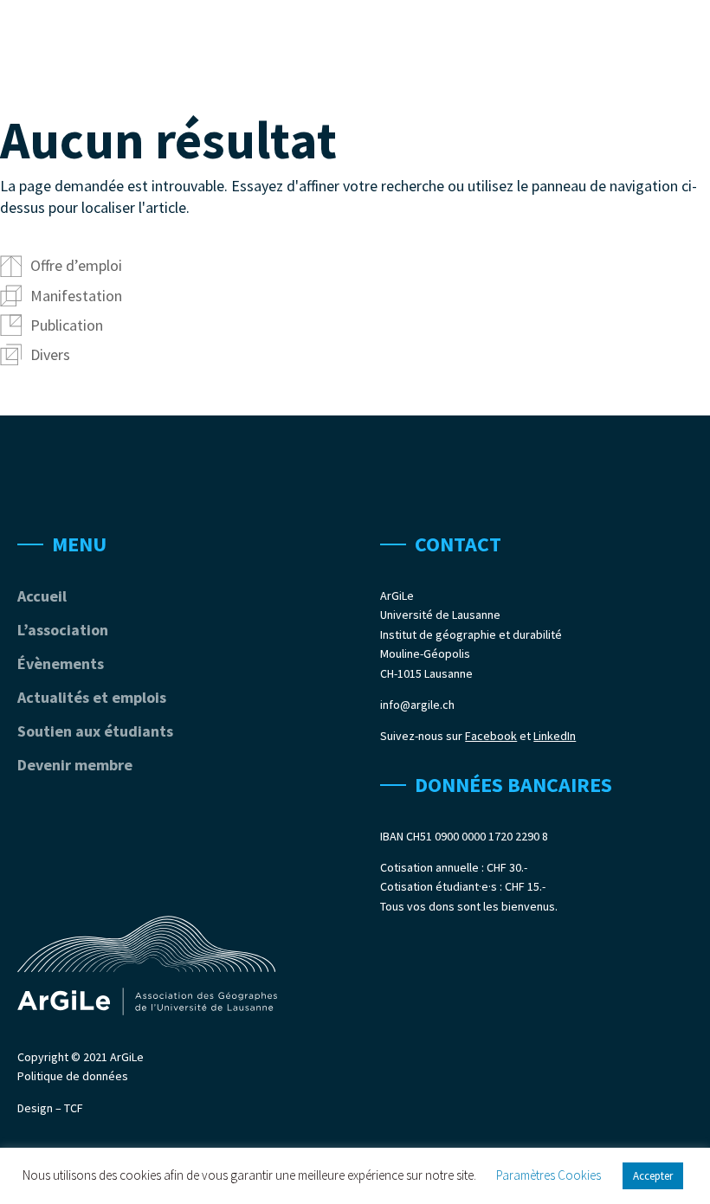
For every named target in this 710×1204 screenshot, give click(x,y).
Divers (50, 354)
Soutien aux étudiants (95, 731)
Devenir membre (74, 765)
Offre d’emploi (76, 265)
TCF (73, 1108)
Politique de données (72, 1076)
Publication (66, 325)
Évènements (60, 663)
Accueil (42, 596)
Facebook (491, 736)
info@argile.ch (417, 704)
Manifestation (76, 296)
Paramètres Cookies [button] (548, 1175)
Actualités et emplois (91, 697)
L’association (62, 630)
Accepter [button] (653, 1176)
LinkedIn (554, 736)
